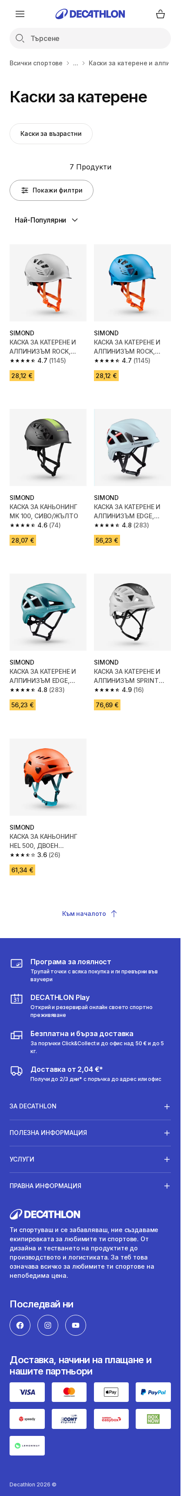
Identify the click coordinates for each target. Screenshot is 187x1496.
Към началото (84, 913)
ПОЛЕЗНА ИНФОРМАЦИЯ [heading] (48, 1132)
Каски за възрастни (50, 133)
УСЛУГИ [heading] (22, 1159)
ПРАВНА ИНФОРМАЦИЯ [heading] (45, 1185)
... (75, 63)
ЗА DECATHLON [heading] (33, 1106)
